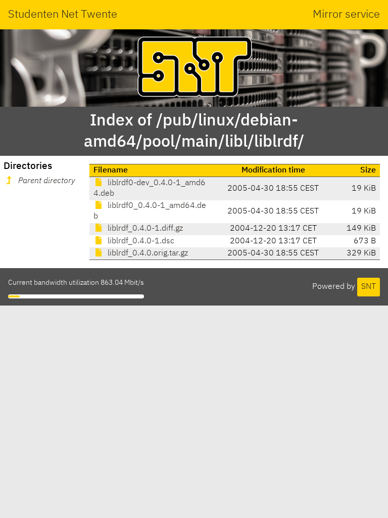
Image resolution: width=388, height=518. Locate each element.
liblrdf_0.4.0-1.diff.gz (144, 229)
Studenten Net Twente (62, 14)
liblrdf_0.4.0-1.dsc (140, 241)
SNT (368, 287)
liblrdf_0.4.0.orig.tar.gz (147, 253)
